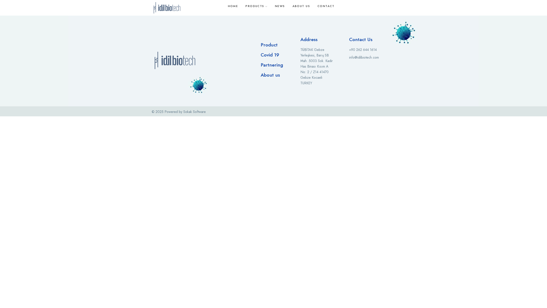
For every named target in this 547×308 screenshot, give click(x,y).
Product (269, 44)
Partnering (272, 64)
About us (270, 74)
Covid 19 (270, 54)
